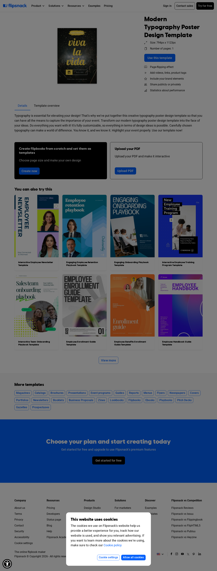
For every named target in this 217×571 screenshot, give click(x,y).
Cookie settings (108, 557)
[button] (7, 564)
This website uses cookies (94, 519)
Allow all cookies (133, 557)
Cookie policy (113, 545)
